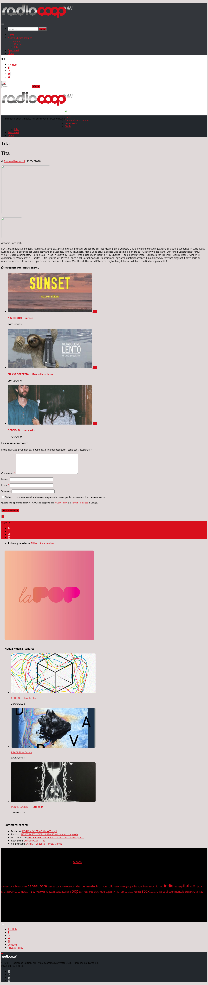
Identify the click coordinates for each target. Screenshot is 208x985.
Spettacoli (13, 50)
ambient (5, 886)
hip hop (159, 886)
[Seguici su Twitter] (9, 534)
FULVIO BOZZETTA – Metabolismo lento (30, 374)
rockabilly (154, 892)
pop (75, 891)
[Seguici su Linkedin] (9, 531)
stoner (188, 891)
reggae (137, 891)
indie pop (178, 886)
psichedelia (101, 891)
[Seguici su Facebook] (9, 528)
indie (168, 886)
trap (200, 891)
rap (121, 891)
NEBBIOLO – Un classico (21, 430)
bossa (24, 887)
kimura (3, 892)
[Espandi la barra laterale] (2, 516)
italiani (189, 886)
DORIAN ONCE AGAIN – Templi (39, 831)
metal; (24, 891)
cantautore (37, 886)
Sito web (6, 491)
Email (5, 485)
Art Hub (12, 64)
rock (146, 891)
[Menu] (2, 24)
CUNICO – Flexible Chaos (24, 698)
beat (12, 886)
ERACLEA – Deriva (21, 752)
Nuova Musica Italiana (20, 37)
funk (116, 886)
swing (195, 892)
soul (165, 891)
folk (110, 886)
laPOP (10, 891)
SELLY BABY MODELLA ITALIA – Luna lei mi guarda (49, 834)
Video (11, 53)
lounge (17, 892)
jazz (199, 886)
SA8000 (77, 862)
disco (87, 887)
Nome (5, 479)
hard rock (148, 886)
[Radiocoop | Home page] (37, 17)
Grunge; (138, 886)
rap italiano (129, 892)
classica (51, 886)
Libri (16, 47)
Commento (8, 473)
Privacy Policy (60, 502)
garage (129, 886)
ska (160, 892)
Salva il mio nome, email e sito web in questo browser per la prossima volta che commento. (55, 497)
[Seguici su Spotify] (9, 537)
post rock (83, 892)
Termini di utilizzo (80, 502)
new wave (37, 891)
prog (91, 891)
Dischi (17, 44)
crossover (70, 886)
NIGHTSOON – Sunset (20, 318)
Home (11, 34)
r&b (117, 892)
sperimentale (176, 891)
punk (111, 891)
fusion (122, 886)
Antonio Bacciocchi (14, 161)
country (60, 886)
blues (18, 886)
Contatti (12, 944)
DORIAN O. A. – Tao (34, 840)
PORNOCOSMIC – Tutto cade (27, 806)
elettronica (98, 886)
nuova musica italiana (58, 891)
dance (80, 886)
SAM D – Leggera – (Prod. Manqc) (44, 843)
